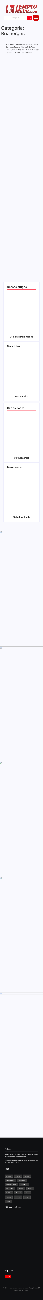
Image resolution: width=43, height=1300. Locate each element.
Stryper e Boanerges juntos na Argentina (21, 199)
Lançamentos (11, 249)
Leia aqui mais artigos (21, 337)
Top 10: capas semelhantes (14, 431)
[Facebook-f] (6, 1276)
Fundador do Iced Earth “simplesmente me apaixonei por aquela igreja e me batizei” (20, 1224)
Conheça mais (21, 458)
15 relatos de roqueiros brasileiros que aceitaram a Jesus (14, 449)
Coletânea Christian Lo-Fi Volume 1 (14, 510)
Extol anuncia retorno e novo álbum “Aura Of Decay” (21, 1262)
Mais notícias (21, 396)
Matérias (21, 138)
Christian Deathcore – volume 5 (28, 510)
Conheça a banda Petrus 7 (29, 390)
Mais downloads (21, 517)
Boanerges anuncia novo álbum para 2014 (21, 253)
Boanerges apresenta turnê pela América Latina (21, 82)
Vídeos (34, 249)
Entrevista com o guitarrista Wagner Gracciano (14, 388)
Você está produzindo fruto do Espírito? (29, 328)
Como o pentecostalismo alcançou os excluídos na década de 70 (14, 328)
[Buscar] (29, 18)
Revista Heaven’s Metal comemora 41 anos (20, 1238)
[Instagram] (9, 1276)
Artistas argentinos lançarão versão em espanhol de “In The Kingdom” (21, 143)
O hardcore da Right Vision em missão (14, 309)
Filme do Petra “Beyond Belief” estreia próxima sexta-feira (20, 1250)
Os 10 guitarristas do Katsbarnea (14, 368)
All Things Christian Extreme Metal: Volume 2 (14, 488)
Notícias (21, 78)
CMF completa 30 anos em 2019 (28, 368)
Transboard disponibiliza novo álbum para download (28, 488)
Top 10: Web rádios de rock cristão (29, 450)
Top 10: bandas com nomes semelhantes (29, 430)
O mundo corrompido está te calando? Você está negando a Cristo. (29, 307)
